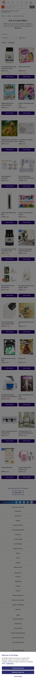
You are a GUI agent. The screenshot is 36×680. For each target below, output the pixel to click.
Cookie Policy (9, 663)
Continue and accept (18, 668)
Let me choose (18, 676)
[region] (18, 666)
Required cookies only (18, 672)
